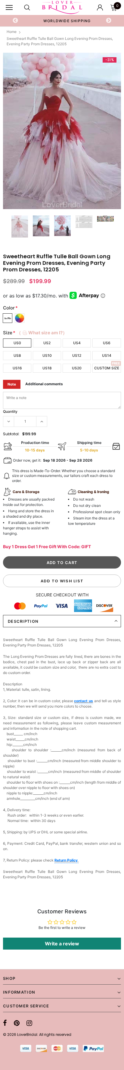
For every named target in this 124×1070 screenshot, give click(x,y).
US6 (106, 343)
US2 (47, 343)
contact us (83, 701)
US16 (17, 368)
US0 (17, 343)
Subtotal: (11, 433)
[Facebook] (5, 1023)
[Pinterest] (17, 1023)
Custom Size (106, 368)
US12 (76, 355)
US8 (17, 355)
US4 (77, 343)
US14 (106, 355)
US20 (77, 368)
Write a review (62, 944)
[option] (62, 20)
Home (12, 31)
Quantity (10, 411)
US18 (47, 368)
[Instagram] (29, 1023)
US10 (47, 355)
